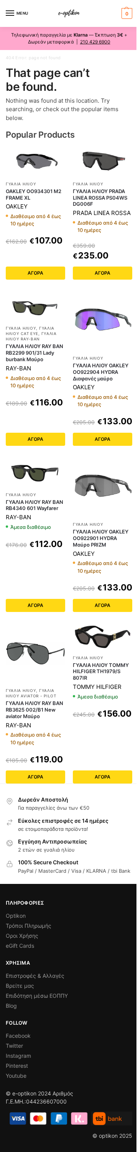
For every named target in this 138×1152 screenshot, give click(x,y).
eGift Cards (20, 945)
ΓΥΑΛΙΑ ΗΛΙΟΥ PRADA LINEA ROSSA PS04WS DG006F (100, 197)
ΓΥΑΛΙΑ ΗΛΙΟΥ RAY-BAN (31, 336)
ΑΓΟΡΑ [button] (35, 605)
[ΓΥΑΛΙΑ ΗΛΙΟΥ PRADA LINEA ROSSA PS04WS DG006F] (102, 162)
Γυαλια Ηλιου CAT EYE (30, 331)
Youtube (16, 1075)
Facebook (18, 1035)
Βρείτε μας (20, 985)
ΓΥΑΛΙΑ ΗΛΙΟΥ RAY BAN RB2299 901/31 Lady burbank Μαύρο (34, 352)
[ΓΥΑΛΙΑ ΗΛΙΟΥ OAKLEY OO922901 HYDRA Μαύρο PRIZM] (102, 487)
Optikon (16, 915)
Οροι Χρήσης (22, 935)
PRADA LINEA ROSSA (102, 213)
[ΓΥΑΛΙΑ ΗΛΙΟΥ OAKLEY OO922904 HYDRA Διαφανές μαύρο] (102, 321)
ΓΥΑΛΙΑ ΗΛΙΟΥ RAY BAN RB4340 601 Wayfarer (34, 505)
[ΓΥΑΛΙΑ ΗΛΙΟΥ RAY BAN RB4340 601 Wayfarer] (35, 472)
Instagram (18, 1055)
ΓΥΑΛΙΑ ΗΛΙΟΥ (21, 184)
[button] (126, 13)
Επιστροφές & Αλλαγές (35, 975)
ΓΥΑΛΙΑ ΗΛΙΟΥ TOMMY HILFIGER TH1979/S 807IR (101, 671)
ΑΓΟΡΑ (35, 273)
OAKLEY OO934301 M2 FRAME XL (33, 194)
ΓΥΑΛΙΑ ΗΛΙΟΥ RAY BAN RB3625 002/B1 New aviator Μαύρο (34, 709)
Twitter (14, 1045)
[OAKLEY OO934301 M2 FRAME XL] (35, 162)
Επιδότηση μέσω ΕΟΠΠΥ (37, 995)
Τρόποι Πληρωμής (28, 925)
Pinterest (17, 1065)
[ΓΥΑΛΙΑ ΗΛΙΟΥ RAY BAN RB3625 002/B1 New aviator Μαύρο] (35, 653)
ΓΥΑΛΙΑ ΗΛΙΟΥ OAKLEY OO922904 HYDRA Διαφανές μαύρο (100, 372)
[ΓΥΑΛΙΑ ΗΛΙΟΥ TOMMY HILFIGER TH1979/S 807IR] (102, 637)
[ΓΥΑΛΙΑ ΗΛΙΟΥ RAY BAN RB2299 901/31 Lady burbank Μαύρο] (35, 306)
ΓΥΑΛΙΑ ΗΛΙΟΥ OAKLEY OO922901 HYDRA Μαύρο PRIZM (100, 538)
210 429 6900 (95, 42)
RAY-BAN (18, 368)
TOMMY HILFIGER (97, 686)
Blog (11, 1005)
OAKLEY (17, 206)
